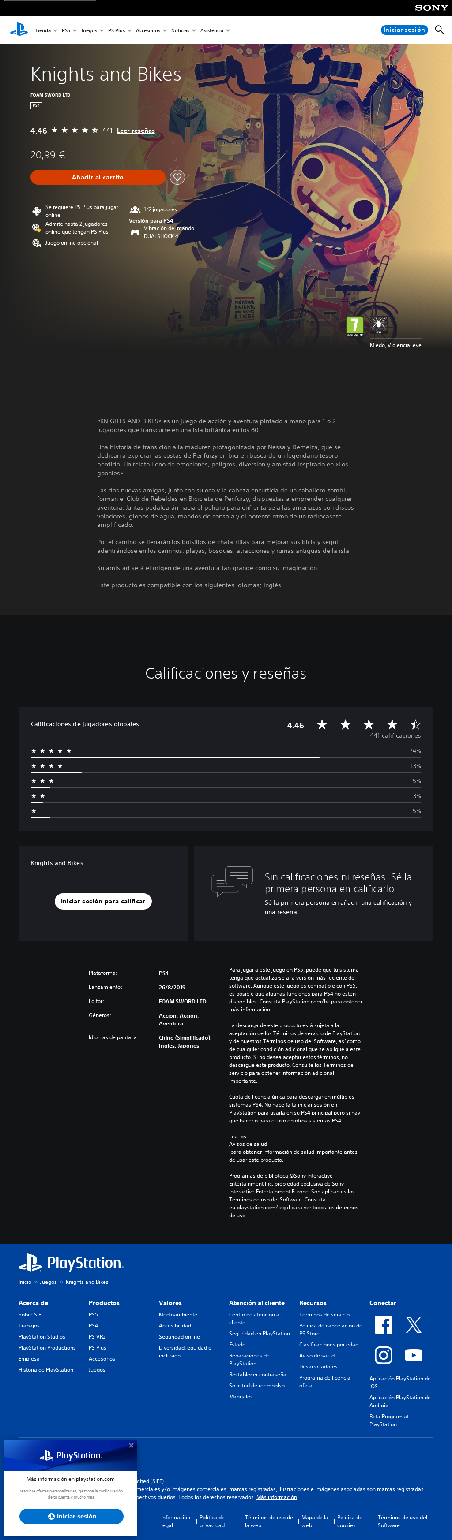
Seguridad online (179, 1336)
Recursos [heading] (313, 1303)
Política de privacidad (212, 1521)
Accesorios (148, 30)
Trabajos (29, 1325)
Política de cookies (349, 1521)
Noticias (180, 30)
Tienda (43, 30)
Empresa (29, 1358)
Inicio (25, 1282)
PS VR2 (97, 1336)
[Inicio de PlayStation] (19, 30)
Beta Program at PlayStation (389, 1420)
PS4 (93, 1325)
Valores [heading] (170, 1303)
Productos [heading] (104, 1303)
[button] (103, 901)
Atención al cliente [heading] (257, 1303)
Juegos (89, 30)
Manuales (241, 1396)
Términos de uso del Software (402, 1521)
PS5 (66, 30)
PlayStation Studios (42, 1336)
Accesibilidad (175, 1325)
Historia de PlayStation (46, 1369)
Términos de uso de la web (269, 1521)
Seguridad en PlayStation (259, 1333)
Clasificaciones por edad (328, 1344)
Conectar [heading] (382, 1303)
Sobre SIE (30, 1314)
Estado (237, 1344)
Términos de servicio (324, 1314)
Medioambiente (178, 1314)
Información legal (175, 1521)
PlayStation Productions (47, 1347)
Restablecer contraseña (257, 1374)
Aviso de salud (317, 1355)
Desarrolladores (318, 1366)
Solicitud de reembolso (257, 1385)
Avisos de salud (248, 1144)
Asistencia (211, 30)
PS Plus (116, 30)
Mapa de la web (314, 1521)
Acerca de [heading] (33, 1303)
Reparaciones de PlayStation (249, 1359)
